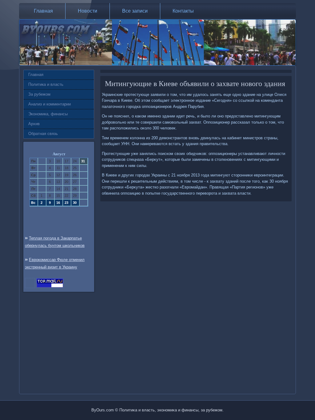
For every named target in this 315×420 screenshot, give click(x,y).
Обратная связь (43, 133)
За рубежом (39, 94)
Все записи (135, 11)
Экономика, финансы (48, 114)
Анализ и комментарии (49, 104)
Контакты (183, 11)
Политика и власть (45, 84)
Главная (43, 11)
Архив (34, 123)
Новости (87, 11)
